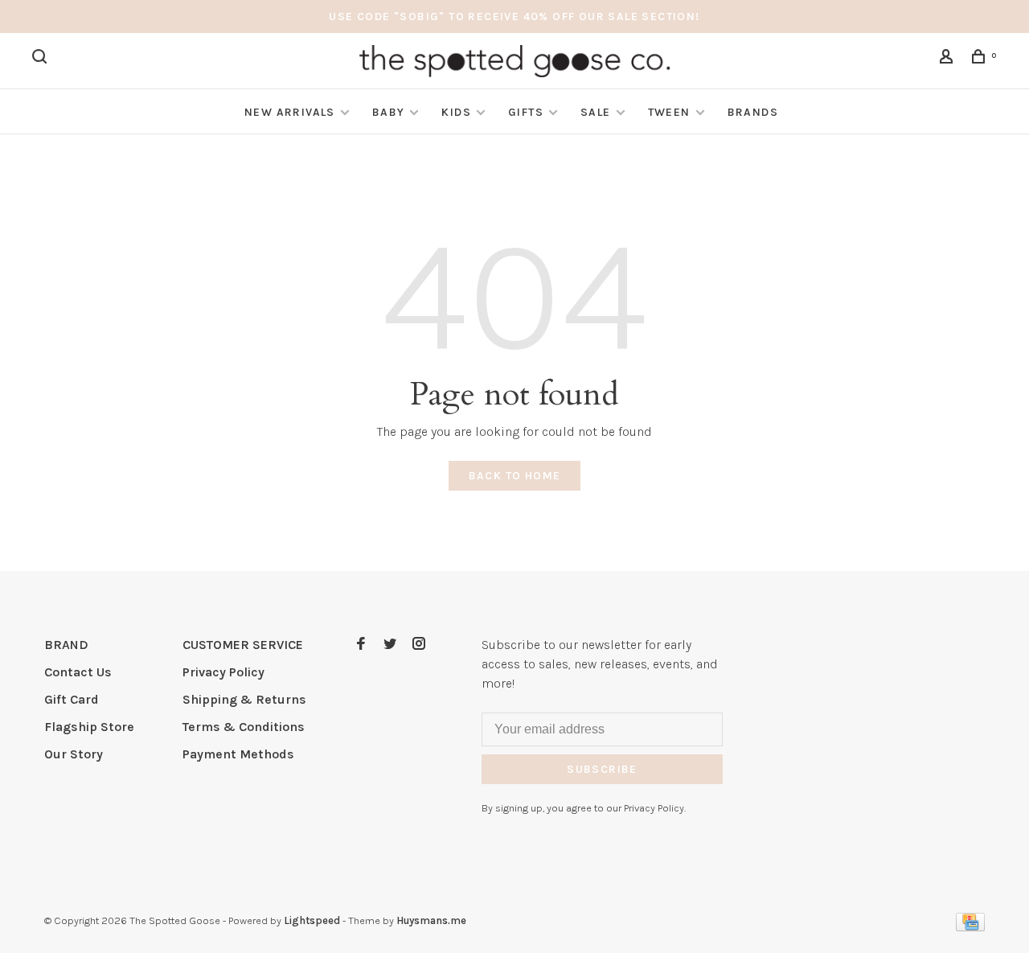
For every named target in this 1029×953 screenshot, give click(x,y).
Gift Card (71, 699)
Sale (595, 112)
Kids (456, 112)
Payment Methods (238, 754)
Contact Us (78, 672)
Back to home (515, 476)
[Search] (41, 59)
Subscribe (602, 769)
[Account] (948, 59)
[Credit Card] (970, 927)
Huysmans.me (431, 920)
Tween (669, 112)
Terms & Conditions (243, 726)
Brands (753, 112)
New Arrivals (289, 112)
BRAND (66, 644)
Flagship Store (89, 726)
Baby (388, 112)
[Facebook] (361, 644)
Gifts (525, 112)
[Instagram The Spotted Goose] (418, 644)
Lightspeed (312, 920)
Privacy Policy (223, 672)
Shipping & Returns (244, 699)
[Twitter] (389, 644)
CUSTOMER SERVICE (242, 644)
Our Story (73, 754)
